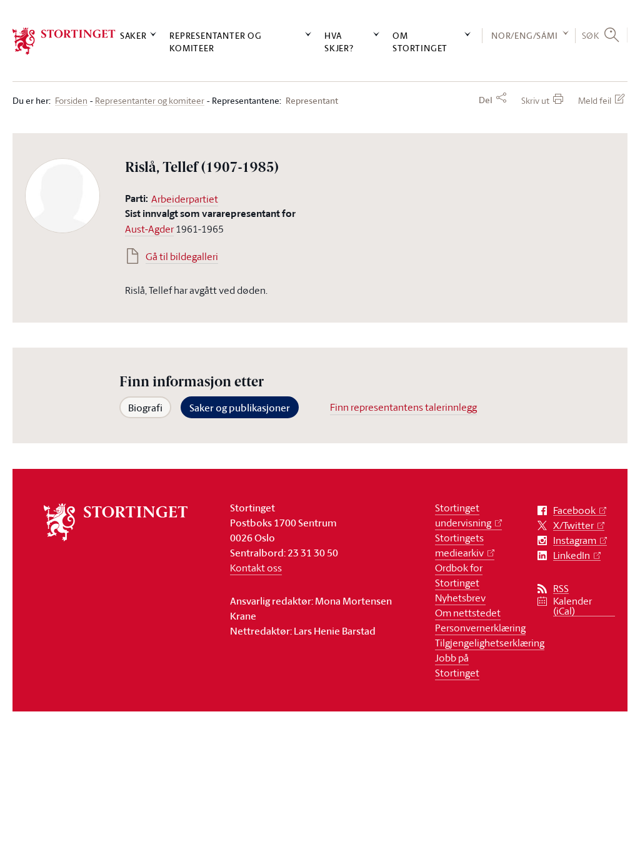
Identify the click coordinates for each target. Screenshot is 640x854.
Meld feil (594, 100)
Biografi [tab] (145, 407)
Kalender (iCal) (572, 606)
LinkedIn (571, 555)
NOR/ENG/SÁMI (524, 35)
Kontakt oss (256, 568)
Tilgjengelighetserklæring (489, 643)
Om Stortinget (420, 41)
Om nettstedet (468, 613)
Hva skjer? (339, 41)
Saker (133, 35)
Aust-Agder (149, 229)
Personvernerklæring (480, 628)
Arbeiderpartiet (184, 199)
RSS (561, 588)
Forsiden (71, 101)
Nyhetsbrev (460, 598)
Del (485, 100)
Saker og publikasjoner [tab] (239, 407)
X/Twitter (573, 525)
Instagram (574, 540)
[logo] (64, 41)
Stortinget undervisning (463, 515)
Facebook (574, 510)
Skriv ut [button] (535, 100)
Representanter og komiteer (215, 41)
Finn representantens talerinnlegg (403, 407)
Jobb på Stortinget (457, 665)
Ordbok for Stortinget (458, 575)
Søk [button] (590, 35)
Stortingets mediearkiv (459, 545)
